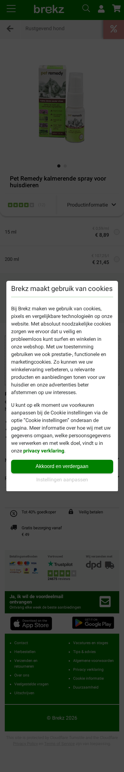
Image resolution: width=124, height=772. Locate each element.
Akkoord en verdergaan (62, 466)
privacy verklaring (43, 451)
